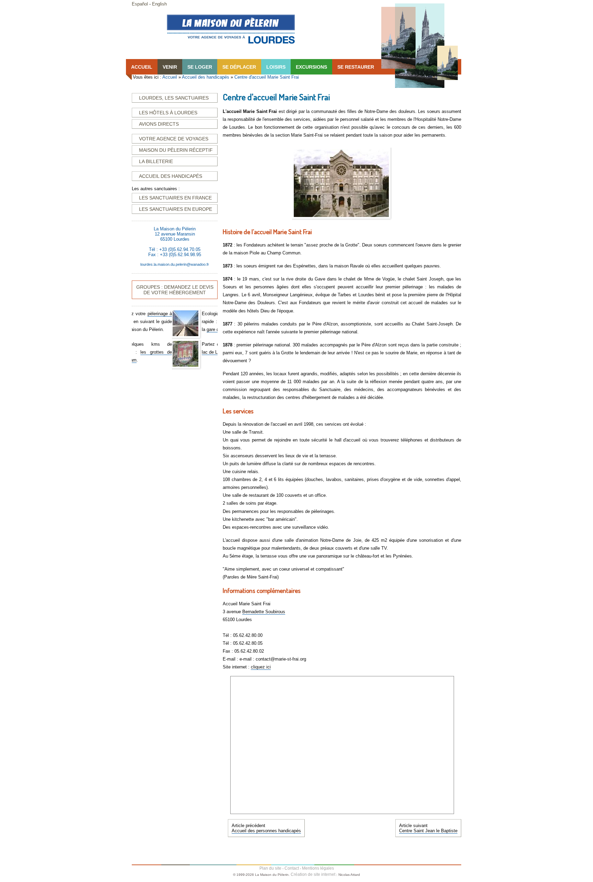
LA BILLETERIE (156, 161)
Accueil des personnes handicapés (266, 830)
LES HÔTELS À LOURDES (168, 112)
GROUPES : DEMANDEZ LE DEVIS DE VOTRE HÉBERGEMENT (174, 289)
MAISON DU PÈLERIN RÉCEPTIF (176, 150)
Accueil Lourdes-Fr (230, 29)
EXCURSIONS (311, 67)
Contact (291, 868)
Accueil (169, 77)
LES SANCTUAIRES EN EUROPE (175, 209)
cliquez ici (261, 666)
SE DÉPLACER (239, 67)
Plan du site (270, 868)
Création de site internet (313, 874)
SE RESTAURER (355, 67)
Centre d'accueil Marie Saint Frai (266, 77)
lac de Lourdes (176, 352)
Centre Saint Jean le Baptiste (428, 830)
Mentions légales (318, 868)
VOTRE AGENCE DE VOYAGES (173, 138)
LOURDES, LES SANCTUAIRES (174, 98)
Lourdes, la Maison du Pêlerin (419, 45)
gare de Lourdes (182, 329)
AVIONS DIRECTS (159, 124)
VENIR (170, 67)
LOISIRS (276, 67)
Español (140, 4)
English (159, 4)
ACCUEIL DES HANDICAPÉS (170, 176)
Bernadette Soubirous (263, 611)
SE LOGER (199, 67)
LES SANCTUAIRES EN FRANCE (175, 198)
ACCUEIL (141, 67)
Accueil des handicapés (205, 77)
